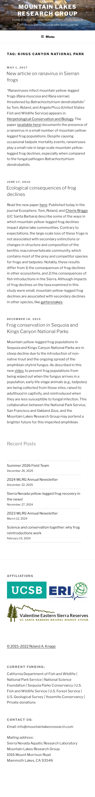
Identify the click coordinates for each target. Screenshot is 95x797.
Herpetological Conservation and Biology (40, 119)
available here (29, 125)
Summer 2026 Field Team (28, 466)
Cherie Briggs (76, 211)
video (19, 371)
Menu (50, 37)
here (43, 205)
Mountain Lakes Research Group (48, 10)
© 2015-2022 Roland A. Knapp (31, 646)
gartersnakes (51, 302)
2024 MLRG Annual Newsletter (32, 480)
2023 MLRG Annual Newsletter (32, 513)
